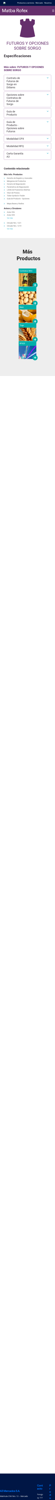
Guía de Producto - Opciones (18, 199)
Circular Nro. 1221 (14, 223)
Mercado (39, 3)
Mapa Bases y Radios (15, 204)
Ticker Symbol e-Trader (16, 196)
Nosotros (48, 3)
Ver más (10, 218)
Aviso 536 (11, 212)
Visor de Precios (13, 193)
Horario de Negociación (16, 184)
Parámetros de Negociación (18, 187)
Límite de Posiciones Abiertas (18, 190)
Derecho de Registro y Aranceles (19, 178)
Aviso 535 (11, 215)
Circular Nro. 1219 (14, 226)
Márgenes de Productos (16, 181)
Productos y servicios (25, 3)
